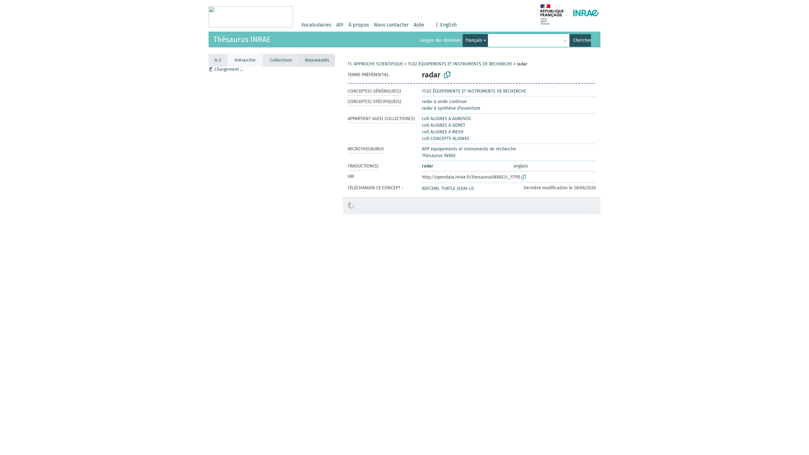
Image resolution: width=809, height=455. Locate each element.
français (474, 40)
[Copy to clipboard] (447, 75)
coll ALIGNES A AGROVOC (446, 118)
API (340, 25)
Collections (281, 60)
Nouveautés (317, 60)
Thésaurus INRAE (242, 39)
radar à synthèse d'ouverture (451, 108)
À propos (359, 25)
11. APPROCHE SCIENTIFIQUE (375, 64)
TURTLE (448, 188)
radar (427, 166)
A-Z (218, 60)
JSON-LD (465, 188)
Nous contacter (391, 25)
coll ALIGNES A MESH (443, 132)
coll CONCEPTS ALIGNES (445, 138)
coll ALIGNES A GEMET (443, 125)
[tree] (272, 260)
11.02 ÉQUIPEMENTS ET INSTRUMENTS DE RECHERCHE (460, 64)
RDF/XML (431, 188)
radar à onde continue (444, 101)
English (448, 25)
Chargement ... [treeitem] (229, 69)
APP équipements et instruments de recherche (469, 149)
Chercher (582, 40)
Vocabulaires (316, 25)
